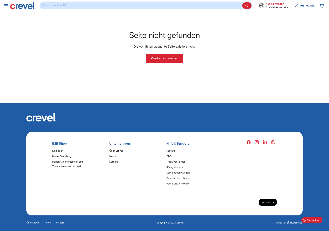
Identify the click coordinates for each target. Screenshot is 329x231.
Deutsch (266, 202)
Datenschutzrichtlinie (178, 178)
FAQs (169, 156)
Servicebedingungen (178, 172)
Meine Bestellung (61, 156)
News (112, 156)
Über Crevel (116, 150)
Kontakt (170, 150)
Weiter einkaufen (164, 58)
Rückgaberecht (175, 167)
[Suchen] (247, 5)
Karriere (113, 161)
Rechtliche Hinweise (177, 183)
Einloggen (57, 150)
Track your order (175, 161)
